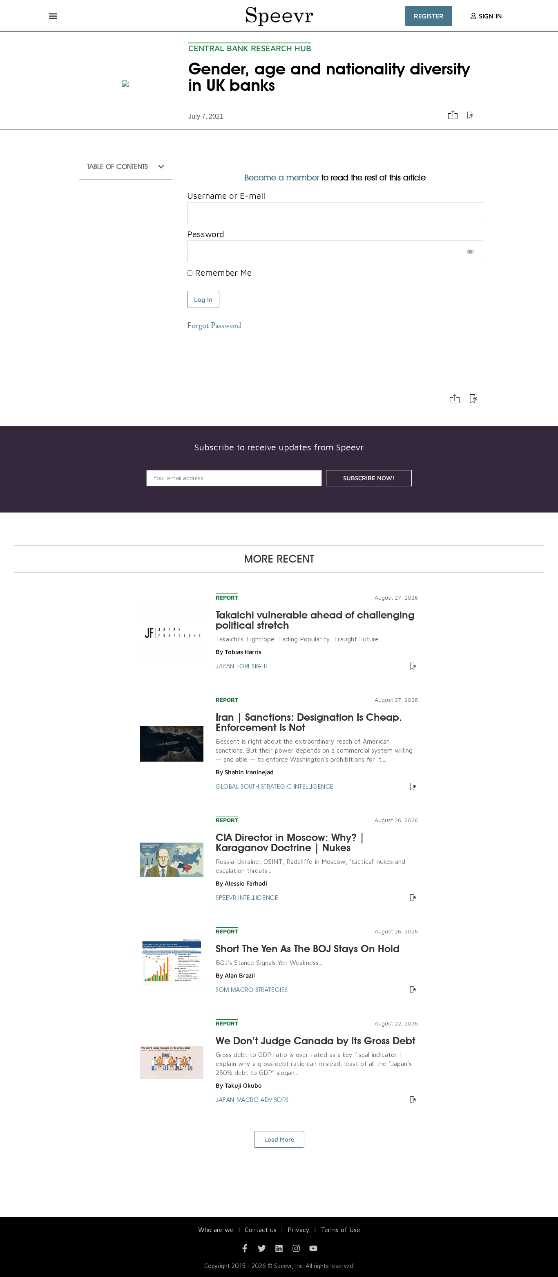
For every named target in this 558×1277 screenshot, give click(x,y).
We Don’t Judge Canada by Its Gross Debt (315, 1040)
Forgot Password (214, 326)
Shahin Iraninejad (249, 772)
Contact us (261, 1229)
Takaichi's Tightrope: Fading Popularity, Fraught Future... (299, 639)
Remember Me (222, 272)
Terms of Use (340, 1229)
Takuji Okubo (243, 1085)
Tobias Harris (243, 651)
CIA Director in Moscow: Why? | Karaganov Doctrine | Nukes (290, 842)
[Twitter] (262, 1248)
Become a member (282, 177)
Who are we (216, 1229)
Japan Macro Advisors (252, 1100)
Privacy (299, 1229)
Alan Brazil (240, 975)
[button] (53, 15)
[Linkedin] (279, 1248)
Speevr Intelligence (247, 898)
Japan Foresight (242, 666)
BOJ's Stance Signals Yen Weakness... (269, 962)
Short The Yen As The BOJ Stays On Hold (308, 948)
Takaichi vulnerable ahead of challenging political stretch (315, 620)
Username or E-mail (226, 196)
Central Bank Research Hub (249, 48)
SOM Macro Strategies (252, 990)
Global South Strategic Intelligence (275, 786)
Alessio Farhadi (246, 883)
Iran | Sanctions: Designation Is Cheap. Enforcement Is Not (309, 722)
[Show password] (470, 252)
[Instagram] (296, 1248)
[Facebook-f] (245, 1248)
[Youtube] (313, 1248)
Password (205, 234)
